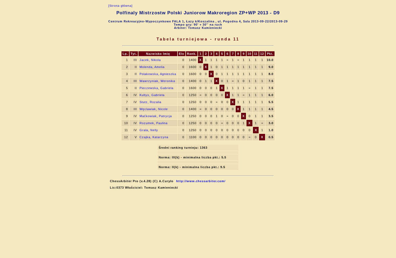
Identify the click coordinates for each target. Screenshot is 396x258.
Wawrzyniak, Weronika (157, 81)
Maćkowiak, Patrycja (156, 116)
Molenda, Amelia (152, 67)
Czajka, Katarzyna (154, 137)
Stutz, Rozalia (150, 102)
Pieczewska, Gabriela (156, 88)
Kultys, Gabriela (152, 95)
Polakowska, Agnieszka (158, 74)
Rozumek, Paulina (154, 123)
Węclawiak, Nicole (154, 109)
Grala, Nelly (149, 130)
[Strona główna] (120, 5)
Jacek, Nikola (150, 60)
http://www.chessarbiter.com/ (200, 181)
